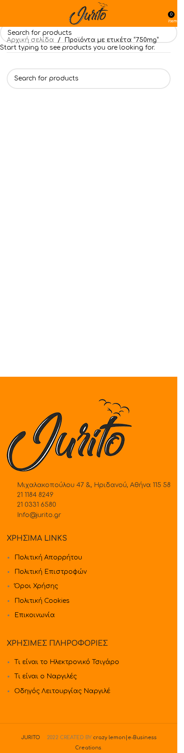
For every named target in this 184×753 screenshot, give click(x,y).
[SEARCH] (167, 32)
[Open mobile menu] (10, 13)
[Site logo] (88, 13)
